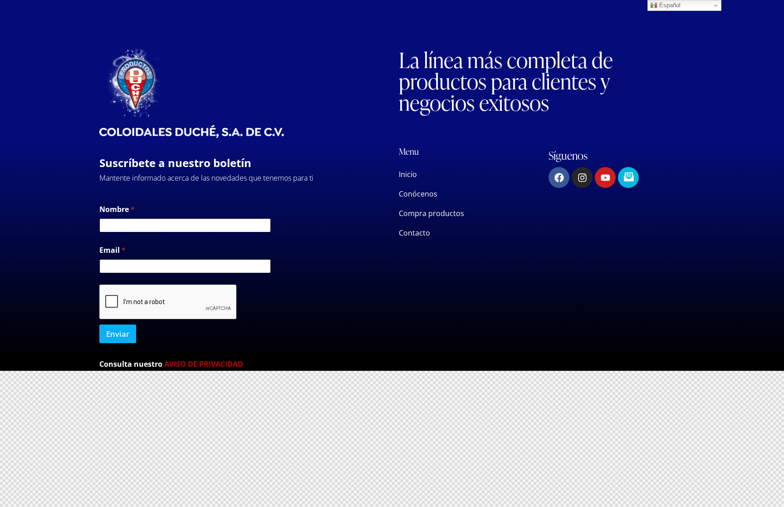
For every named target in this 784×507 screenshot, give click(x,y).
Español (669, 5)
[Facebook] (559, 177)
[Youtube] (605, 177)
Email (112, 250)
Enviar (117, 334)
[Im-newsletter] (628, 177)
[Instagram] (582, 177)
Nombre (117, 209)
